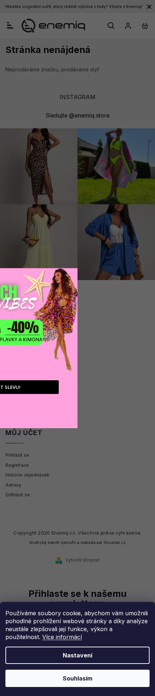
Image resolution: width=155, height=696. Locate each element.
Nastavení (77, 655)
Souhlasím (77, 678)
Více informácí (62, 636)
